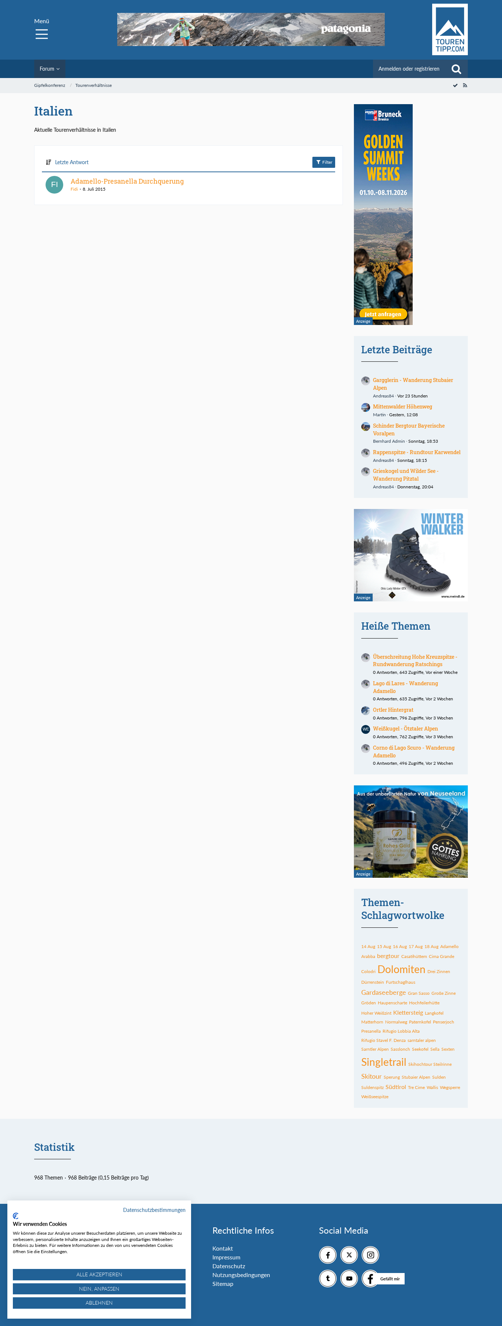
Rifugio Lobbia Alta (401, 1031)
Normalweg (396, 1022)
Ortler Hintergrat (393, 709)
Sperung (392, 1077)
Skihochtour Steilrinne (430, 1064)
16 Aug (400, 946)
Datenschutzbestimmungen (154, 1210)
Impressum (226, 1256)
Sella (435, 1049)
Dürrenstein (372, 982)
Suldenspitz (372, 1087)
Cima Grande (441, 956)
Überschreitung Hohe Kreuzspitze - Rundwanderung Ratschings (415, 660)
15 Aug (384, 946)
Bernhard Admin (389, 441)
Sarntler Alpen (375, 1049)
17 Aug (416, 946)
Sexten (448, 1049)
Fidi (74, 189)
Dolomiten (401, 969)
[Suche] (456, 69)
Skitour (371, 1076)
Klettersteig (408, 1012)
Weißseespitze (374, 1096)
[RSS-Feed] (465, 85)
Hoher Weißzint (376, 1013)
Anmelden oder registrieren (409, 69)
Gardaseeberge (383, 992)
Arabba (368, 956)
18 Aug (431, 946)
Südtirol (396, 1086)
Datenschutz (228, 1265)
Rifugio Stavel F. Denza (383, 1040)
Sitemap (222, 1283)
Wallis (432, 1087)
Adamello (449, 946)
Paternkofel (420, 1022)
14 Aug (368, 946)
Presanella (371, 1031)
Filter (326, 162)
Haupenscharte (392, 1002)
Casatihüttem (414, 956)
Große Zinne (443, 993)
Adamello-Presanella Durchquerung (127, 181)
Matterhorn (372, 1022)
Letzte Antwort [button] (72, 162)
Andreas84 (383, 396)
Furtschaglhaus (400, 982)
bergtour (388, 955)
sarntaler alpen (422, 1040)
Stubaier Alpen (416, 1077)
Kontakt (222, 1248)
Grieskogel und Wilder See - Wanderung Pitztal (406, 474)
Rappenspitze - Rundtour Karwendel (416, 452)
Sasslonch (400, 1049)
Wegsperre (450, 1087)
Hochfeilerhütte (424, 1002)
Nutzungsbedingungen (241, 1274)
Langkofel (434, 1013)
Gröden (368, 1002)
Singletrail (383, 1062)
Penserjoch (443, 1022)
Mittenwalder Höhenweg (402, 406)
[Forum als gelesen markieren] (455, 85)
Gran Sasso (419, 993)
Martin (379, 414)
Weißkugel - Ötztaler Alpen (405, 728)
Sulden (439, 1077)
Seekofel (420, 1049)
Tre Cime (416, 1087)
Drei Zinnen (438, 971)
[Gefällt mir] (370, 1278)
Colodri (368, 971)
